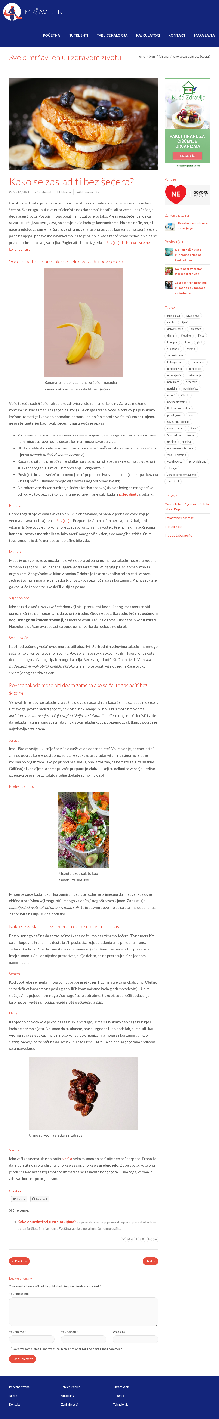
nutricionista (190, 388)
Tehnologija (120, 1404)
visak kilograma (176, 455)
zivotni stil (173, 481)
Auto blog (67, 1395)
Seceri (194, 428)
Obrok (185, 395)
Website (119, 1331)
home (141, 56)
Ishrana (164, 56)
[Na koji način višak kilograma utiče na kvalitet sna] (169, 251)
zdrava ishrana (197, 461)
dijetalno (186, 335)
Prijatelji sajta (173, 526)
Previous (20, 1261)
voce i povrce (174, 461)
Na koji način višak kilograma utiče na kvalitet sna (188, 255)
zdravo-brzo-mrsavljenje (182, 474)
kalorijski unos (175, 362)
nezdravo (191, 382)
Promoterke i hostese (179, 518)
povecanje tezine (177, 402)
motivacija (195, 368)
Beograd (118, 1395)
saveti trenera (175, 428)
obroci (171, 395)
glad (199, 342)
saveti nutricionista (178, 421)
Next (149, 1261)
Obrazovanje (121, 1387)
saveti (191, 415)
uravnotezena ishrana (180, 448)
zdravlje (172, 468)
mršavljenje (61, 520)
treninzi (186, 441)
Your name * (17, 1331)
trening (171, 441)
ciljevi (184, 322)
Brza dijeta (192, 315)
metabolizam (175, 368)
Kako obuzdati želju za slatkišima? (47, 1221)
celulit (170, 322)
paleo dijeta (128, 494)
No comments (89, 192)
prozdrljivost (174, 415)
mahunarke (198, 362)
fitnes (187, 342)
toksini (191, 435)
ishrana (190, 348)
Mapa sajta (204, 35)
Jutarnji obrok (175, 355)
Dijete (13, 1395)
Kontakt (176, 35)
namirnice (173, 382)
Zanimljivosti (69, 1404)
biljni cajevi (173, 315)
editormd (45, 192)
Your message (19, 1293)
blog (152, 56)
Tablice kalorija (112, 35)
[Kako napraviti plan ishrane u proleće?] (169, 270)
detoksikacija (175, 329)
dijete (200, 335)
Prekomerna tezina (178, 408)
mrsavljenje (174, 375)
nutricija (172, 388)
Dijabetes (195, 329)
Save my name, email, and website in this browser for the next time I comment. (67, 1349)
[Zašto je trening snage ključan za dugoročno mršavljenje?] (169, 284)
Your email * (69, 1331)
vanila (67, 1158)
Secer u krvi (174, 435)
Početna (51, 35)
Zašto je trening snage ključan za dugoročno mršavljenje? (191, 288)
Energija (172, 342)
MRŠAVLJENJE (46, 11)
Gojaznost (173, 348)
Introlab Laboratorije (178, 535)
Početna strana (19, 1387)
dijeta (170, 335)
